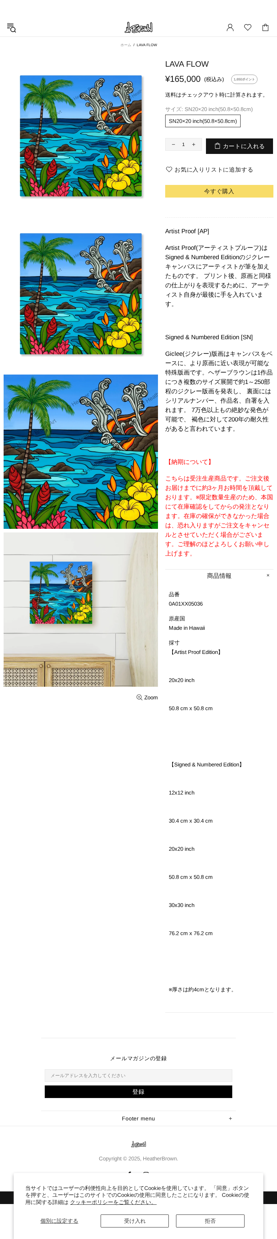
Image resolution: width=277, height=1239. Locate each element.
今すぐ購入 (219, 191)
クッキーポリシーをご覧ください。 (113, 1202)
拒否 (210, 1221)
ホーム (125, 45)
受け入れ (135, 1221)
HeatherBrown (138, 27)
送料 (170, 95)
